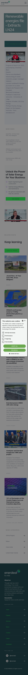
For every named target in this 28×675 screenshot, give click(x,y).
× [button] (24, 320)
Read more (19, 329)
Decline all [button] (14, 350)
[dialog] (14, 337)
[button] (14, 353)
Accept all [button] (15, 346)
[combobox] (22, 321)
